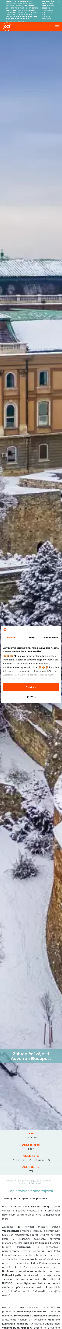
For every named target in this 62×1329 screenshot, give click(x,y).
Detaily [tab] (31, 637)
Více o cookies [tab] (51, 637)
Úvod (10, 1180)
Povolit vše (31, 687)
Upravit (29, 696)
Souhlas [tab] (11, 637)
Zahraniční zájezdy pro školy (34, 1180)
